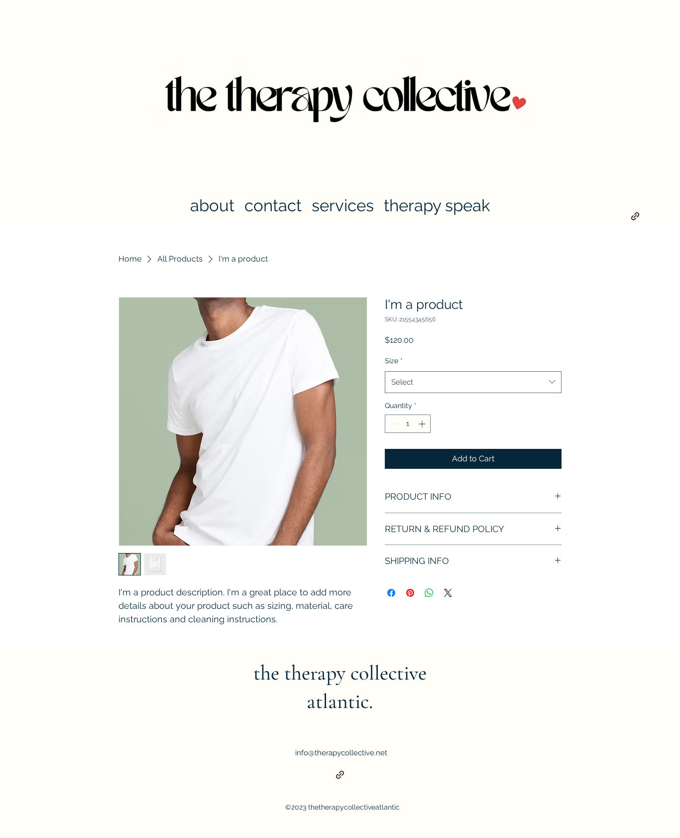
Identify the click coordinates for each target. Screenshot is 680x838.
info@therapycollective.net (341, 752)
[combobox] (473, 382)
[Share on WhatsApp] (429, 593)
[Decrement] (392, 423)
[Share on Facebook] (391, 593)
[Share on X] (448, 593)
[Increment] (423, 423)
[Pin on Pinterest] (410, 593)
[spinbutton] (408, 423)
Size (394, 361)
